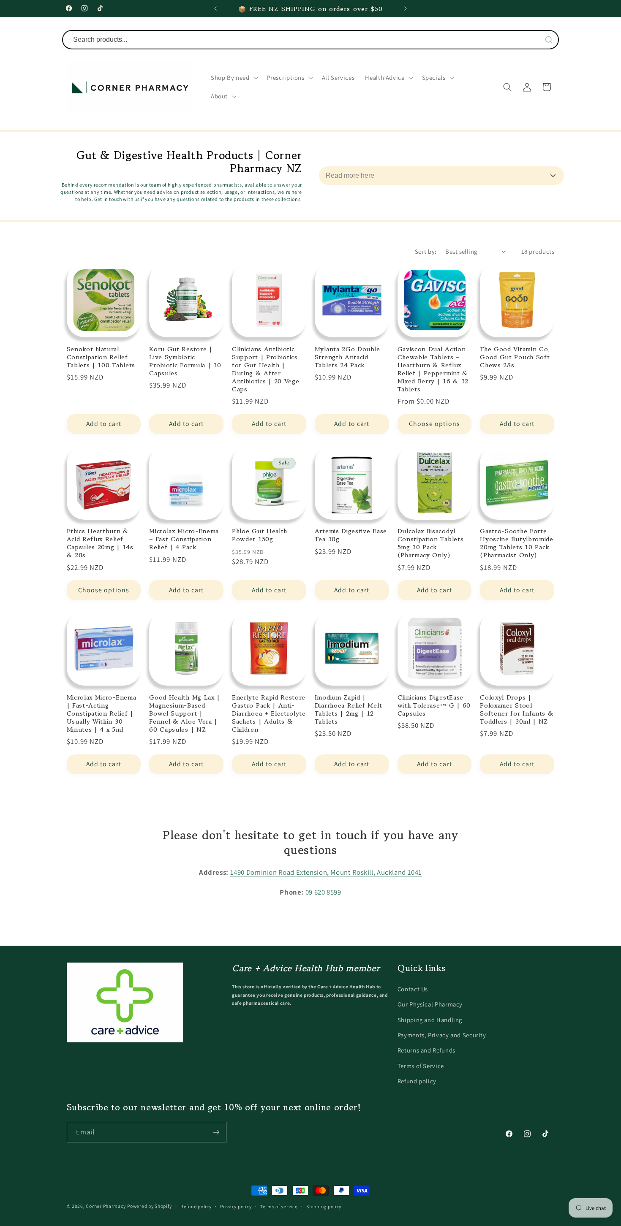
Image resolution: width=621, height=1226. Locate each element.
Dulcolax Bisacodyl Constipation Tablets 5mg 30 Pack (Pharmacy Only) (431, 543)
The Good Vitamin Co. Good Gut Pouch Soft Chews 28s (515, 357)
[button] (233, 77)
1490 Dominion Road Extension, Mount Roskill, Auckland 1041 (326, 872)
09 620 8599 (323, 891)
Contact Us (413, 989)
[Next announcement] (405, 8)
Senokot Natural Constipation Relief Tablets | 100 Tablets (101, 357)
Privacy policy (235, 1206)
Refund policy (417, 1081)
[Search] (548, 39)
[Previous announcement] (215, 8)
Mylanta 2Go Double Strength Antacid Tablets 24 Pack (347, 357)
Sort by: (425, 251)
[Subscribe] (216, 1132)
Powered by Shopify (149, 1206)
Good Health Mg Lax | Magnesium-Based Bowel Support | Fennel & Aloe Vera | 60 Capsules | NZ (184, 713)
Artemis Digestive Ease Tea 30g (351, 535)
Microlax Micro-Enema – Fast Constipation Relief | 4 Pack (184, 539)
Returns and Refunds (426, 1050)
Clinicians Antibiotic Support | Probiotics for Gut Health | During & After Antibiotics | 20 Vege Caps (266, 369)
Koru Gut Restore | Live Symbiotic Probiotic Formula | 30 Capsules (185, 361)
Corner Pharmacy (105, 1206)
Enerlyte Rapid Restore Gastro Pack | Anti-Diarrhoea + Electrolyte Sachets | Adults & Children (269, 713)
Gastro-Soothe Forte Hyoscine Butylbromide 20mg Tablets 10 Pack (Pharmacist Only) (516, 543)
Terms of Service (421, 1065)
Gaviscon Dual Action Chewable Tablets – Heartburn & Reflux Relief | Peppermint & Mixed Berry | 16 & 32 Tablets (433, 369)
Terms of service (279, 1206)
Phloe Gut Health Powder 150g (259, 535)
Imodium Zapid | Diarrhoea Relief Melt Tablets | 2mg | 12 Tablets (348, 709)
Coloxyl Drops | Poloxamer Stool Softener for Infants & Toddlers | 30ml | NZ (516, 709)
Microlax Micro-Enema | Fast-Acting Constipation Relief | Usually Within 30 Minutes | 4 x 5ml (101, 713)
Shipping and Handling (430, 1019)
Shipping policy (323, 1206)
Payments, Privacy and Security (442, 1035)
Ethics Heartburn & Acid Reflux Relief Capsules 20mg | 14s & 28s (100, 543)
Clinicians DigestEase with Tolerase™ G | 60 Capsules (434, 705)
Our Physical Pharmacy (430, 1004)
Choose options (434, 423)
